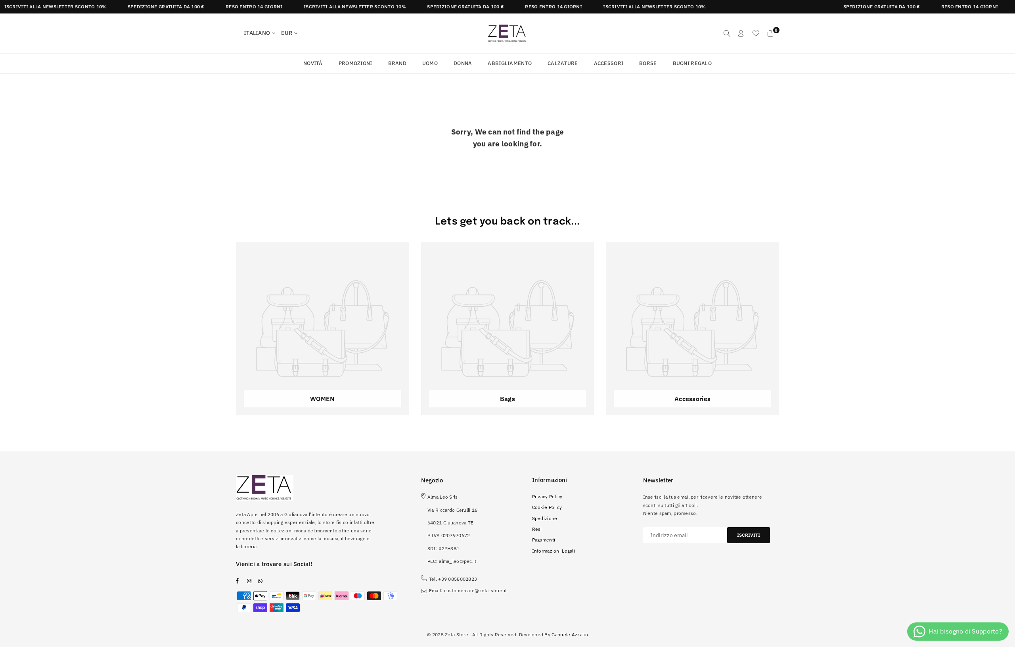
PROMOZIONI (355, 63)
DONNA (463, 63)
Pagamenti (543, 540)
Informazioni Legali (553, 551)
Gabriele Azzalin (570, 634)
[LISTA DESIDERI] (755, 33)
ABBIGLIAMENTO (510, 63)
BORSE (648, 63)
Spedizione (544, 518)
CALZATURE (563, 63)
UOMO (430, 63)
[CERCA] (727, 33)
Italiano (257, 32)
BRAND (397, 63)
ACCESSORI (609, 63)
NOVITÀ (313, 63)
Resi (537, 529)
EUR (286, 32)
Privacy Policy (547, 496)
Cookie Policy (547, 507)
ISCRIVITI (748, 535)
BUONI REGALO (692, 63)
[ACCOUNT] (741, 33)
